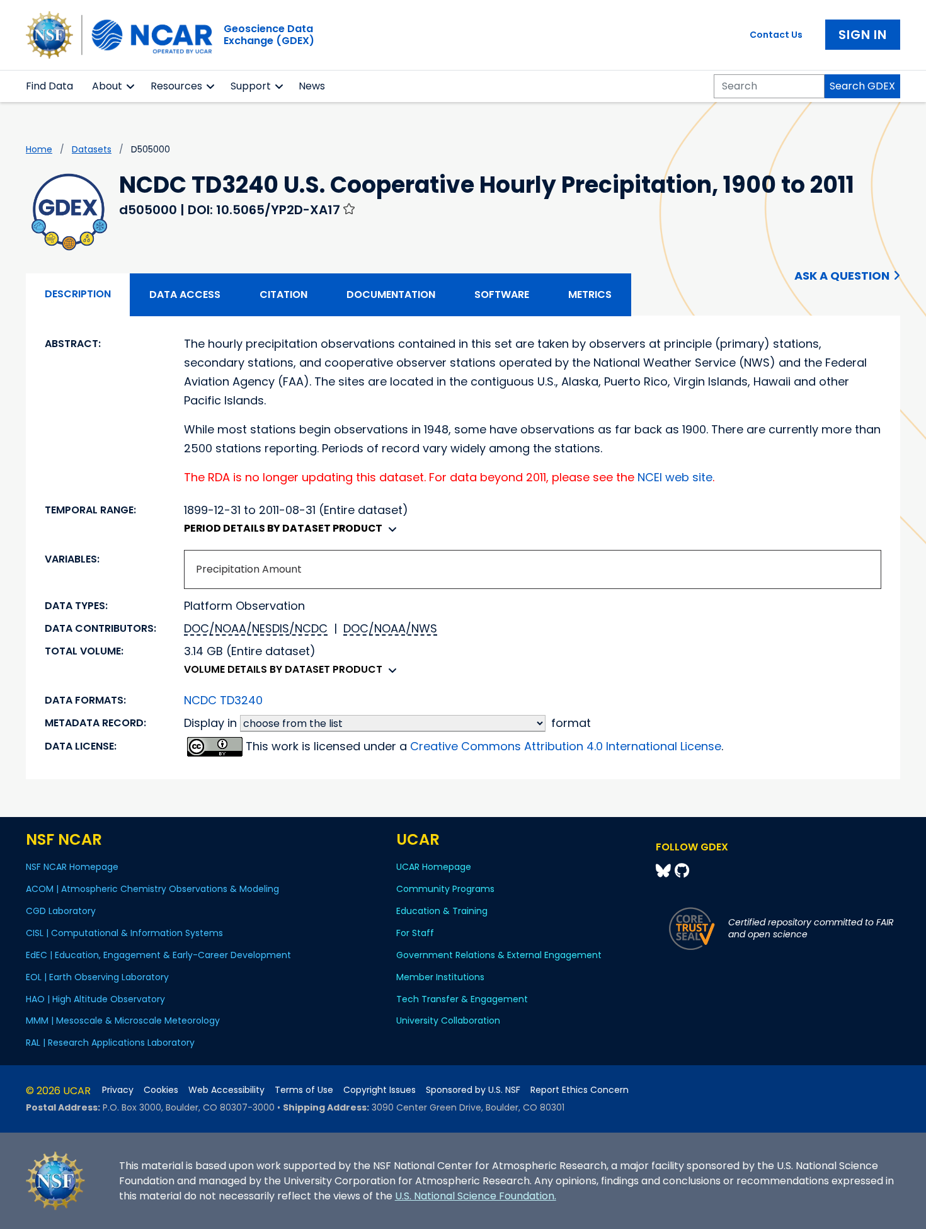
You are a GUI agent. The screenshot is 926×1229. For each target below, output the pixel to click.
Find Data (49, 86)
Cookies (161, 1090)
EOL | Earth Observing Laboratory (97, 977)
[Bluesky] (665, 870)
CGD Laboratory (61, 911)
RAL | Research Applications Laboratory (110, 1042)
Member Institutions (440, 977)
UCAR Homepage (433, 866)
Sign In (862, 34)
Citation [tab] (283, 294)
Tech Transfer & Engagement (462, 999)
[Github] (682, 870)
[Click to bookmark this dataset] (349, 208)
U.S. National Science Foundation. (475, 1196)
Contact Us (776, 34)
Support (251, 86)
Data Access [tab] (184, 294)
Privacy (118, 1090)
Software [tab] (501, 294)
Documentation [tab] (390, 294)
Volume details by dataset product (283, 669)
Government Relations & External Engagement (499, 955)
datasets (91, 149)
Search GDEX (862, 86)
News (312, 86)
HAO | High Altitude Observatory (95, 999)
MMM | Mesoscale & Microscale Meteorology (123, 1020)
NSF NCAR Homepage (72, 866)
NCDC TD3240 (223, 700)
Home (39, 149)
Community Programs (445, 889)
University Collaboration (448, 1020)
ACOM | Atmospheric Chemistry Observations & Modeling (152, 889)
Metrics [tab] (590, 294)
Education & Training (442, 911)
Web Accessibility (226, 1090)
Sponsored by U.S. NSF (473, 1090)
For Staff (415, 933)
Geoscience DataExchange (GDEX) (269, 34)
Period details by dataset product (283, 528)
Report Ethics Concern (579, 1090)
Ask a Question (841, 275)
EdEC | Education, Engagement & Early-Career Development (158, 955)
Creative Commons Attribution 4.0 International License (565, 746)
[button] (130, 86)
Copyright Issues (379, 1090)
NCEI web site (674, 477)
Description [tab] (78, 294)
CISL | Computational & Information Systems (124, 933)
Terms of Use (304, 1090)
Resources (176, 86)
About (107, 86)
